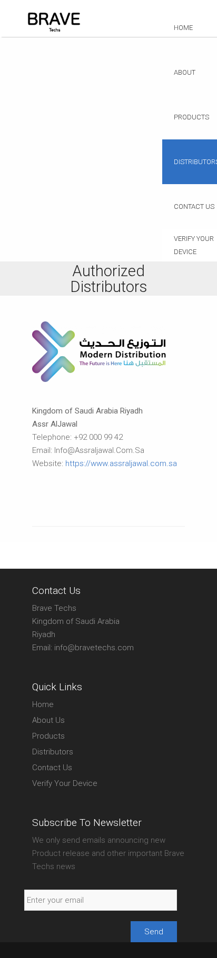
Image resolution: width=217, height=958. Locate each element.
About (184, 72)
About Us (48, 720)
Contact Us (52, 767)
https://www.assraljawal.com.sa (121, 463)
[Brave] (54, 30)
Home (183, 28)
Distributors (52, 752)
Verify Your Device (64, 783)
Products (48, 736)
